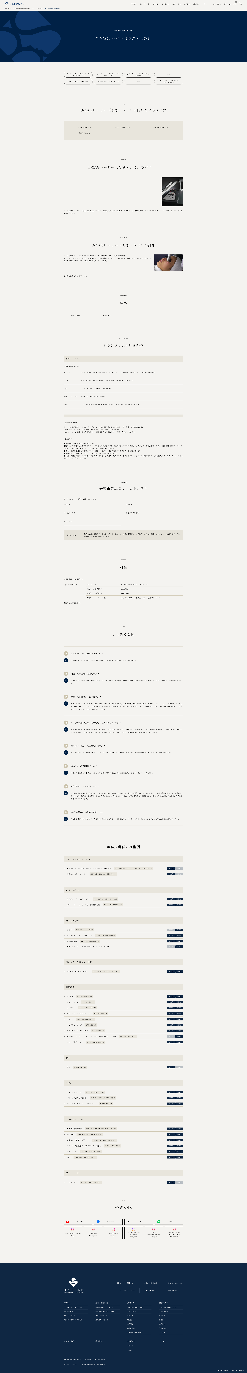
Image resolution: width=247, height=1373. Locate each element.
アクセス (205, 4)
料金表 (129, 1320)
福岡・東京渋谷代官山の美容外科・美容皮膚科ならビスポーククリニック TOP (23, 8)
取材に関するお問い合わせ (72, 1360)
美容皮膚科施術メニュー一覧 (105, 1311)
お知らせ (130, 1346)
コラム (129, 1350)
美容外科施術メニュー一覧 (104, 1307)
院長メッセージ (69, 1311)
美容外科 (156, 4)
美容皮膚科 (165, 4)
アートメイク (163, 1332)
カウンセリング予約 (127, 1290)
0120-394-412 (128, 1283)
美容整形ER (172, 1290)
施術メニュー (131, 1316)
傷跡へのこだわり (69, 1316)
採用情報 (88, 1360)
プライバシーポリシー (71, 1365)
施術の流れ (131, 1328)
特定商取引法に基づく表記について (93, 1365)
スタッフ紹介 (176, 4)
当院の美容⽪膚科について (167, 1307)
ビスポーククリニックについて (74, 1307)
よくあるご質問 (100, 1360)
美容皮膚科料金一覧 (102, 1320)
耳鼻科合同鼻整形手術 (134, 1332)
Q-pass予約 (150, 1290)
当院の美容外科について (135, 1307)
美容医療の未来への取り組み (73, 1320)
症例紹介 (187, 4)
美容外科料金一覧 (101, 1316)
